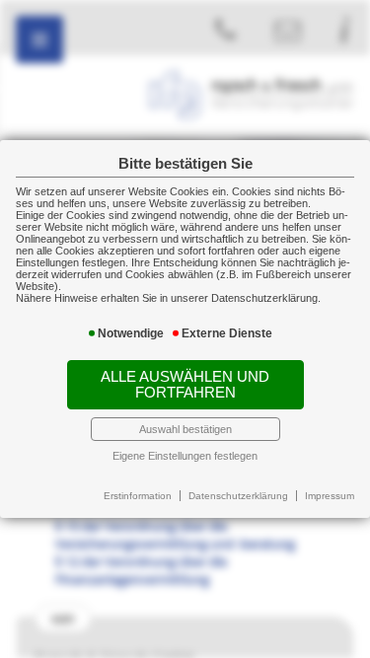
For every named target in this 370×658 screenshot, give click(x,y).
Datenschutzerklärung (238, 495)
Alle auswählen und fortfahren (185, 385)
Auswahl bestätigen (185, 429)
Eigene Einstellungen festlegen (185, 456)
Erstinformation (138, 495)
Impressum (329, 495)
